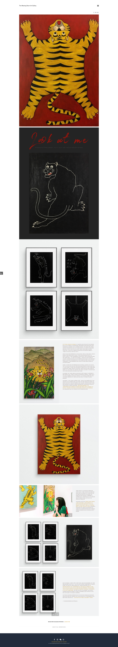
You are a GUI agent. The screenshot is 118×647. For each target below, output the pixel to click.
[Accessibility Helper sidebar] (1, 273)
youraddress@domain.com (87, 5)
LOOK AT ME (67, 621)
